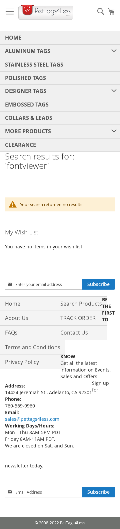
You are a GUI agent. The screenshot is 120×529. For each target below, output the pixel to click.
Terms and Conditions (32, 347)
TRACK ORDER (78, 318)
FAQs (11, 332)
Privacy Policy (22, 362)
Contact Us (74, 332)
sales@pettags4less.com (32, 419)
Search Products (81, 303)
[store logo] (45, 12)
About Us (16, 318)
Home (12, 303)
